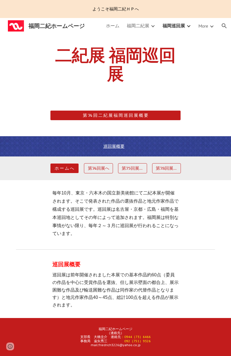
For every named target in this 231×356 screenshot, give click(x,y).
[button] (224, 26)
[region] (115, 9)
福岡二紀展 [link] (138, 25)
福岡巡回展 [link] (174, 25)
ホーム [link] (112, 25)
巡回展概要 (114, 146)
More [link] (203, 26)
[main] (115, 69)
